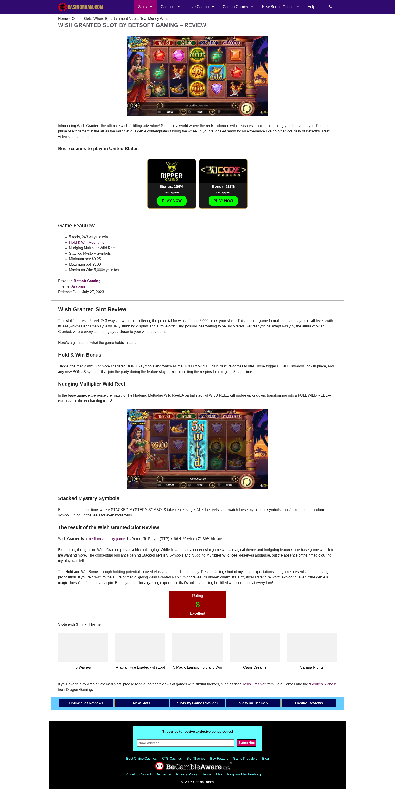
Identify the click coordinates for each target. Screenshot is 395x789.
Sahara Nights (311, 667)
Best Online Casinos (141, 758)
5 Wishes (83, 667)
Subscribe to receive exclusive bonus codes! (197, 731)
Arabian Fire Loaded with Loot (140, 667)
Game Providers (245, 758)
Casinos (168, 7)
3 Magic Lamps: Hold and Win (197, 667)
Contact (145, 774)
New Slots (141, 703)
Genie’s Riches (322, 684)
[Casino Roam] (81, 7)
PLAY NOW (172, 201)
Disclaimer (164, 774)
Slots (142, 7)
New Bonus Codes (278, 7)
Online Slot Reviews (86, 703)
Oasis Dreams (254, 667)
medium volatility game (106, 539)
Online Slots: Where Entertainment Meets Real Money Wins (120, 19)
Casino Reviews (309, 703)
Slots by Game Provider (197, 703)
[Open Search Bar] (331, 7)
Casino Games (235, 7)
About (130, 774)
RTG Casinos (171, 758)
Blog (265, 758)
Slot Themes (196, 758)
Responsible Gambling (244, 774)
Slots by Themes (253, 703)
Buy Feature (219, 758)
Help (311, 7)
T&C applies (172, 192)
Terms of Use (212, 774)
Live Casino (199, 7)
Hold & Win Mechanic (86, 242)
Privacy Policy (187, 774)
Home (63, 19)
